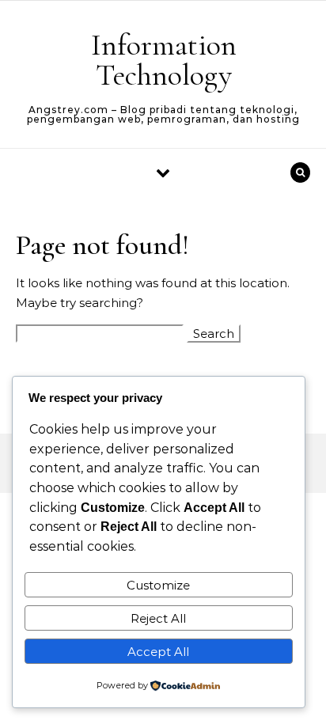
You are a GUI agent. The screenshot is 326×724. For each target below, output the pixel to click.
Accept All (158, 651)
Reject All (158, 618)
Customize (158, 585)
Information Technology (164, 60)
